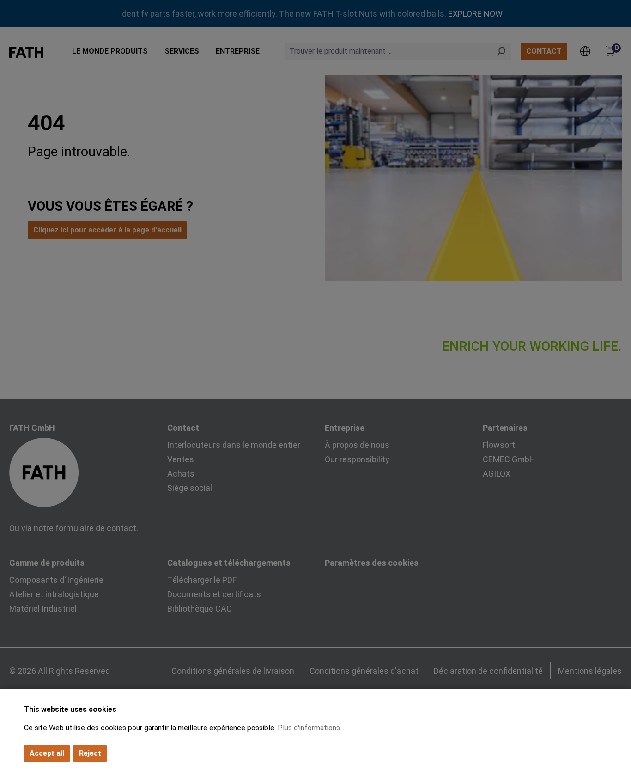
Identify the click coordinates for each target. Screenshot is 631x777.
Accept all (47, 753)
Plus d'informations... (311, 727)
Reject (90, 753)
